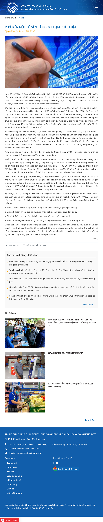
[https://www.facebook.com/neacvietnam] (54, 462)
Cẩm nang (12, 484)
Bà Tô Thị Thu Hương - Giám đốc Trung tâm (25, 439)
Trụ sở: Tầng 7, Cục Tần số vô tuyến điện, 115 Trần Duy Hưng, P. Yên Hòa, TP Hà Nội (46, 444)
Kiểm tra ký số (14, 480)
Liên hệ (10, 488)
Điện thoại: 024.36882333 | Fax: (23, 448)
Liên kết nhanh (14, 492)
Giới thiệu (12, 467)
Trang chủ (9, 17)
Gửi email (30, 245)
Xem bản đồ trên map (67, 469)
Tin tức (10, 471)
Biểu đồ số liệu (14, 475)
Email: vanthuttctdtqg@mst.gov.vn (24, 452)
